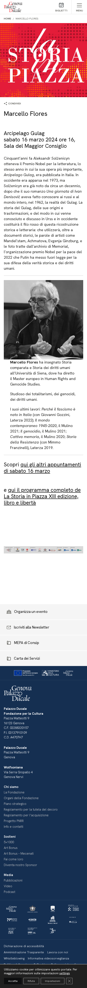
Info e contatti (13, 827)
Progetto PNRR (14, 821)
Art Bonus (11, 848)
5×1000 (9, 842)
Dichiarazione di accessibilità (24, 946)
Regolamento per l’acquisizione (26, 815)
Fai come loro (13, 859)
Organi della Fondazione (21, 798)
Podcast (9, 892)
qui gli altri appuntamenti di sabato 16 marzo (42, 467)
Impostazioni (52, 981)
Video (8, 886)
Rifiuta (31, 981)
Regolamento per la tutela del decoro (31, 809)
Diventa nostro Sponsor (20, 865)
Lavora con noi (57, 952)
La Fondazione (14, 792)
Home (7, 18)
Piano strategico (15, 804)
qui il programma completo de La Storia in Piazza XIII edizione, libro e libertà (42, 496)
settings (64, 973)
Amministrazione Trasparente (24, 952)
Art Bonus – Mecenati (19, 853)
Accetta (13, 981)
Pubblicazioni (13, 880)
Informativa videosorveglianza (48, 958)
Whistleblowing (14, 958)
